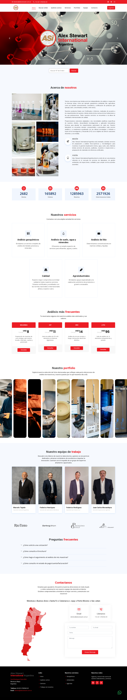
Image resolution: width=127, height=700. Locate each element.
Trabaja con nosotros (46, 688)
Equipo (85, 8)
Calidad (46, 276)
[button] (9, 38)
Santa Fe (53, 602)
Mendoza (31, 602)
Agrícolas (69, 684)
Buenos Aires (42, 602)
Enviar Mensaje (90, 653)
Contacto (94, 8)
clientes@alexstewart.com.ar (79, 618)
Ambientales (70, 681)
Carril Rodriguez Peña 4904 (18, 680)
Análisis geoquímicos (28, 239)
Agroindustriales (81, 276)
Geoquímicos (71, 677)
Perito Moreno (83, 602)
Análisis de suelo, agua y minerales (63, 241)
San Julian (95, 602)
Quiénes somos (56, 8)
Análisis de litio (99, 239)
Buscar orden (43, 8)
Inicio (34, 8)
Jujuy (73, 602)
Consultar (24, 350)
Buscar (73, 71)
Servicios (68, 8)
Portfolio (77, 8)
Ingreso (111, 8)
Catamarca (64, 602)
